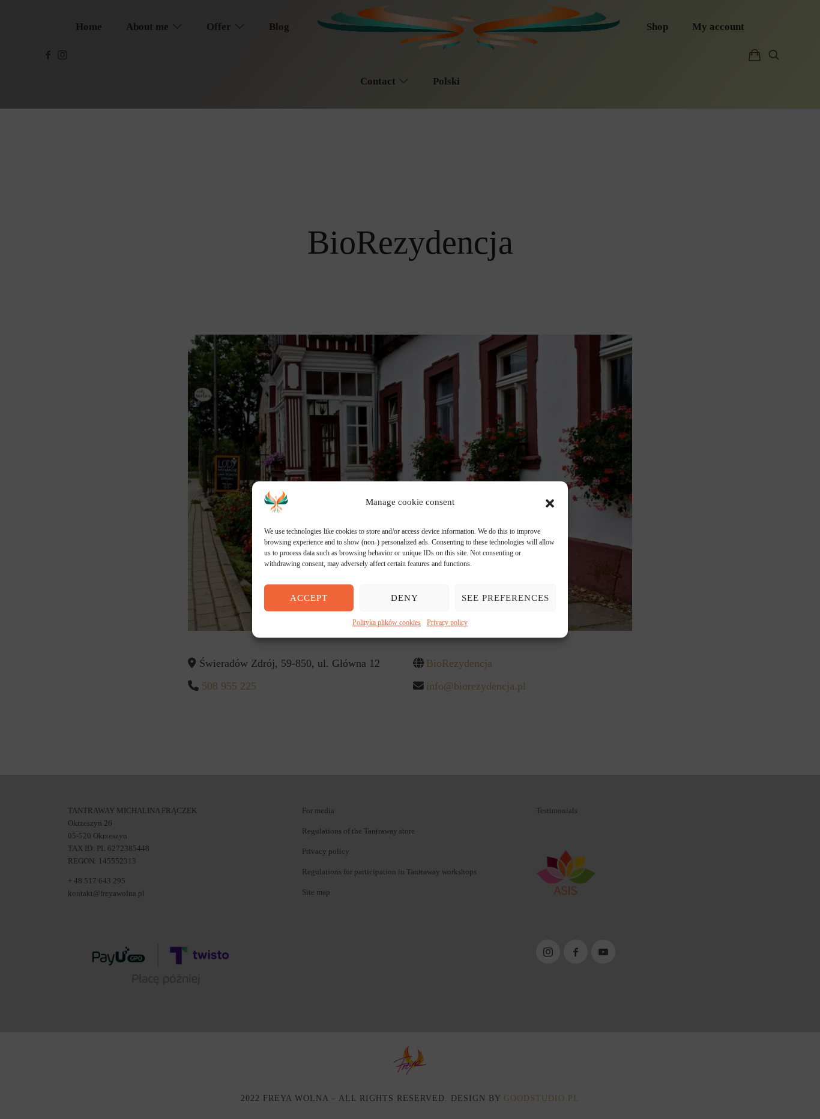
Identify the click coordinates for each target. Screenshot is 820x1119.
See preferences (505, 598)
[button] (550, 502)
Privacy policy (447, 622)
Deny (404, 598)
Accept (309, 598)
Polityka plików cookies (386, 622)
